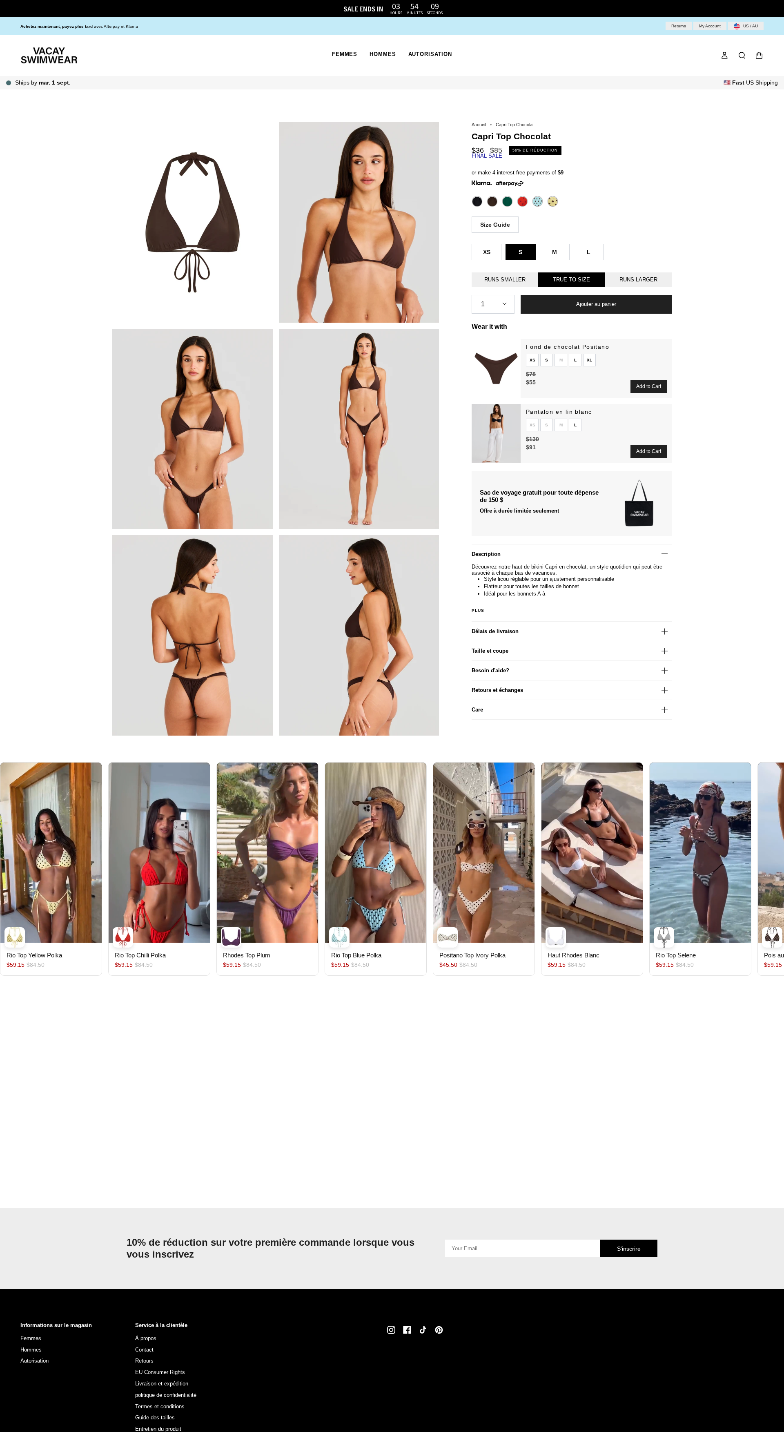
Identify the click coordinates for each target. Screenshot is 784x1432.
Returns (678, 26)
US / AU (750, 26)
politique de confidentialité (165, 1395)
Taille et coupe (490, 651)
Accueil (479, 124)
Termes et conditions (160, 1406)
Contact (144, 1350)
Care (477, 710)
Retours (144, 1361)
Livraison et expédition (161, 1384)
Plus (478, 611)
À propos (145, 1338)
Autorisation (34, 1361)
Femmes (30, 1338)
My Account (710, 26)
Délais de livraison (495, 631)
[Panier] (759, 55)
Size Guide (495, 224)
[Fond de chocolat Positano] (496, 368)
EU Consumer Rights (160, 1372)
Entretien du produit (158, 1429)
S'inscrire (629, 1248)
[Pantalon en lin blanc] (496, 433)
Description (486, 554)
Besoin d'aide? (490, 670)
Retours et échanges (497, 690)
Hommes (31, 1350)
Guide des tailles (155, 1417)
